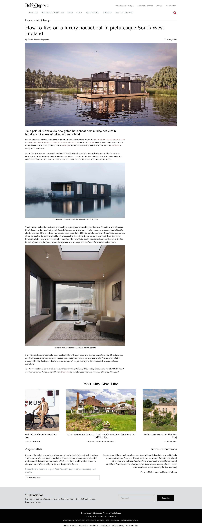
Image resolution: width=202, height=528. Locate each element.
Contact (73, 525)
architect (116, 145)
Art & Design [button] (92, 12)
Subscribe (166, 498)
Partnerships (132, 525)
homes (91, 142)
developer (66, 145)
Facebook (101, 516)
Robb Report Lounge (124, 6)
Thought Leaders (145, 6)
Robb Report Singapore (38, 40)
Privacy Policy (118, 525)
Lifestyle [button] (33, 12)
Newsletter (171, 6)
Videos (159, 6)
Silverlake (65, 372)
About (65, 525)
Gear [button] (70, 12)
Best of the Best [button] (124, 12)
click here (171, 472)
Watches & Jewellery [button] (53, 12)
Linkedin (112, 516)
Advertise (83, 525)
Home (28, 20)
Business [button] (107, 12)
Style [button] (79, 12)
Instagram (91, 516)
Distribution (105, 525)
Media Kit (93, 525)
